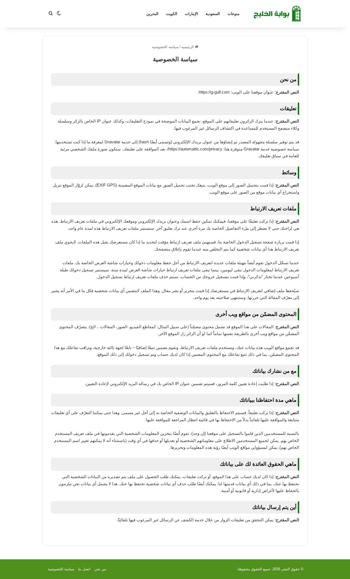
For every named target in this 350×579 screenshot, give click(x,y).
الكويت (171, 13)
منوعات (234, 13)
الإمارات (191, 13)
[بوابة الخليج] (278, 13)
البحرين (152, 13)
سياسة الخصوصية (61, 569)
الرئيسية (188, 47)
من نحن (100, 569)
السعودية (213, 13)
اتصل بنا (84, 569)
